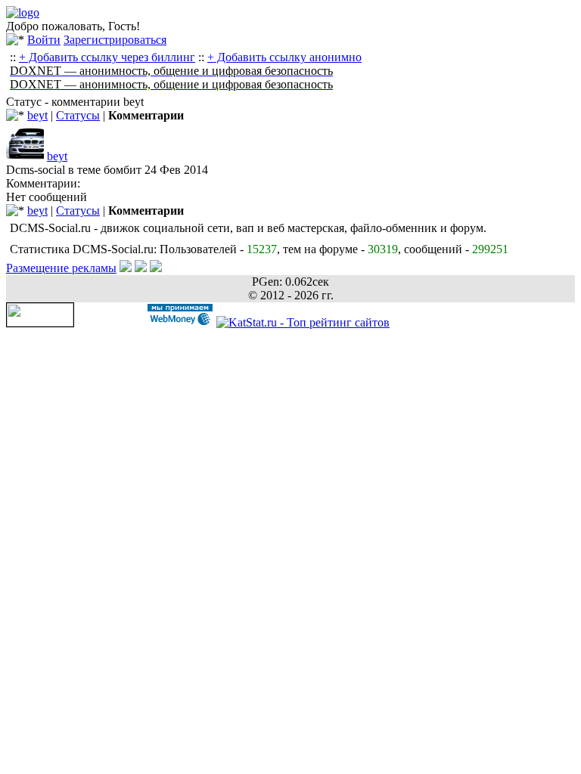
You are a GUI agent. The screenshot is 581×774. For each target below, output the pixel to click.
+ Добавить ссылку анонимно (284, 57)
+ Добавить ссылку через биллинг (107, 57)
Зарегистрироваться (115, 39)
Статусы (78, 115)
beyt (37, 115)
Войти (44, 39)
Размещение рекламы (61, 268)
